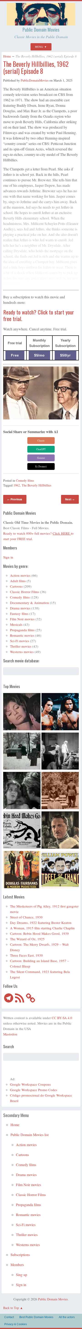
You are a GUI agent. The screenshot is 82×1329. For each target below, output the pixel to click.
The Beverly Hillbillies (36, 485)
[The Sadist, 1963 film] (22, 791)
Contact (9, 1317)
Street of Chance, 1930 (26, 917)
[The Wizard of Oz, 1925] (60, 830)
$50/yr (65, 355)
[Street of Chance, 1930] (60, 870)
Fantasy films (19, 613)
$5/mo (39, 355)
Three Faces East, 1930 (26, 955)
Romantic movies (22, 635)
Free (15, 355)
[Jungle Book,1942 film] (60, 712)
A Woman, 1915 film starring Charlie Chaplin (42, 928)
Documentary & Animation (29, 602)
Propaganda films (22, 630)
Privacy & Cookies (15, 1324)
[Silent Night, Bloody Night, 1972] (22, 752)
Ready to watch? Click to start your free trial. (38, 315)
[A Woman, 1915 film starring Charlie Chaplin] (60, 791)
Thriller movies (20, 646)
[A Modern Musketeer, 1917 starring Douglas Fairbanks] (22, 870)
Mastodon (10, 1034)
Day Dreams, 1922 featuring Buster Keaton (41, 922)
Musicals (16, 624)
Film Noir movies (22, 619)
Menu (39, 46)
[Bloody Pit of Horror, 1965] (22, 712)
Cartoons (16, 586)
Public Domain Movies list (29, 1134)
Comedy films (25, 480)
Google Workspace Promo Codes (33, 1089)
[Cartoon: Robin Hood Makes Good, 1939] (22, 830)
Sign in (8, 557)
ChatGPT (41, 449)
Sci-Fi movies (19, 640)
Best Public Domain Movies (36, 1317)
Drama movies (20, 608)
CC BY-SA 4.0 (62, 1017)
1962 (16, 485)
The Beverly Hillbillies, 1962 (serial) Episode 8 (36, 67)
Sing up (21, 1274)
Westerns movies (22, 651)
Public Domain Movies (41, 29)
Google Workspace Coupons (30, 1084)
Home (7, 56)
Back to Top (11, 1308)
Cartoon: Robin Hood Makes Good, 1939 (39, 933)
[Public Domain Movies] (41, 23)
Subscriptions (20, 1254)
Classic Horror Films (24, 591)
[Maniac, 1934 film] (60, 752)
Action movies (20, 575)
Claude (41, 440)
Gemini (41, 457)
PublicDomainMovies (35, 80)
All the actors (67, 1317)
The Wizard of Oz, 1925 (27, 939)
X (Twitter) (41, 466)
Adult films (18, 580)
